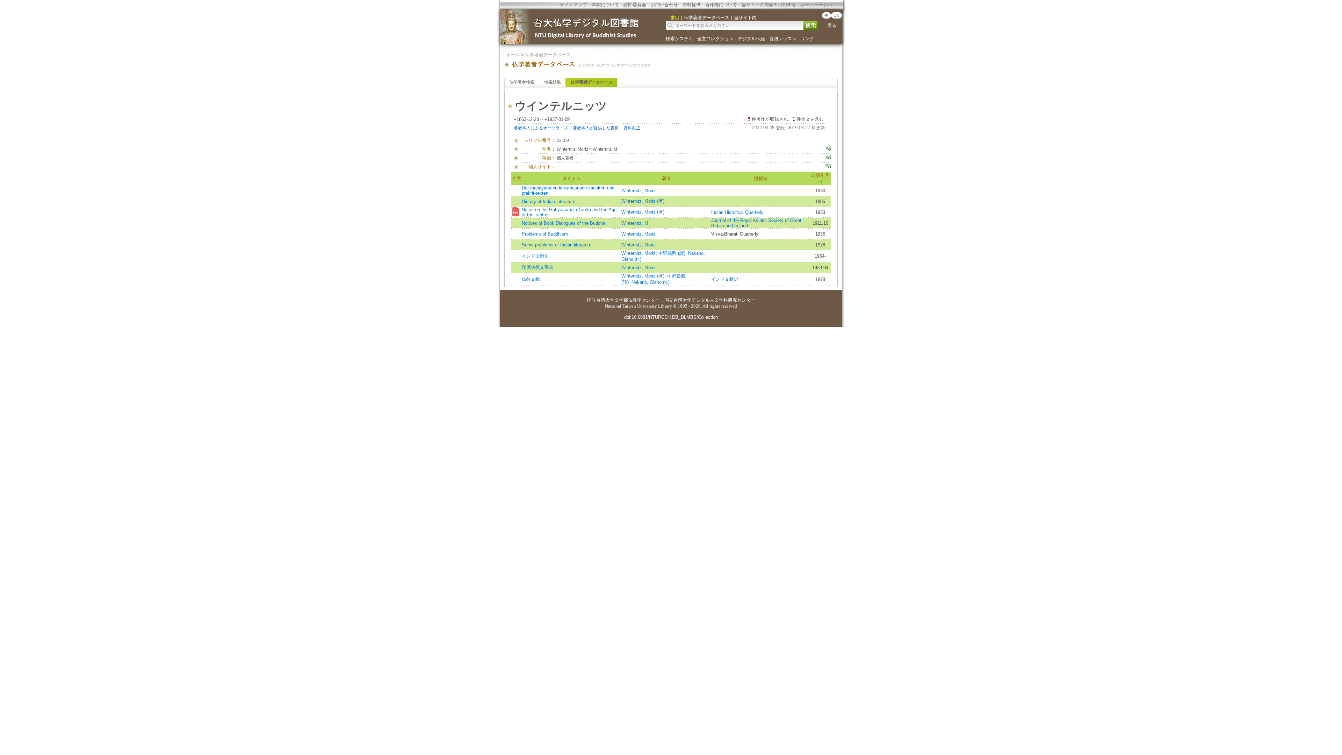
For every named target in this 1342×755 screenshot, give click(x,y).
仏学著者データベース (548, 54)
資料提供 (692, 4)
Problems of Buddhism (545, 234)
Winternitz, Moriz (638, 190)
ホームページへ (816, 4)
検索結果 (552, 82)
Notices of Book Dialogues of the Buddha (563, 223)
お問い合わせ (664, 4)
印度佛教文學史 (538, 267)
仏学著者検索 (521, 82)
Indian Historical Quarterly (737, 212)
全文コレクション (715, 38)
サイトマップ (573, 4)
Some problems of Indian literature (556, 244)
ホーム (513, 54)
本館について (605, 4)
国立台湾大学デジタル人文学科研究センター (709, 300)
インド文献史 (535, 256)
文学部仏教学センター (637, 300)
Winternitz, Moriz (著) (642, 201)
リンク (807, 38)
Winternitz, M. (635, 223)
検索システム (679, 38)
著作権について (721, 4)
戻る (831, 25)
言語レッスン (782, 38)
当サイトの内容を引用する (769, 4)
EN (836, 15)
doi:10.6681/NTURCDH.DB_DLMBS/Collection (671, 317)
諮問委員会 (634, 4)
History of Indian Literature (548, 201)
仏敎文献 (531, 279)
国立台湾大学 (600, 300)
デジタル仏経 (751, 38)
